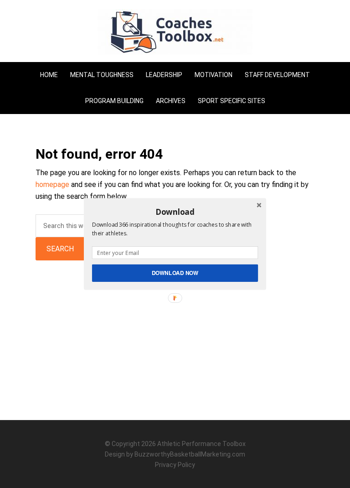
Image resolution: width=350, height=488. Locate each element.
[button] (175, 211)
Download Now (175, 273)
